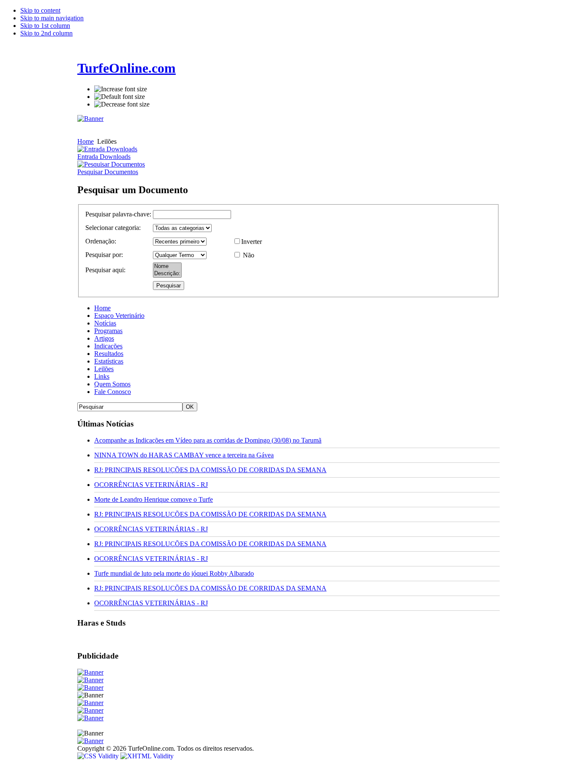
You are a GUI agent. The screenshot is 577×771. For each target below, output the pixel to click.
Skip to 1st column (45, 25)
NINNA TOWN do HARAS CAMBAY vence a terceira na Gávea (184, 455)
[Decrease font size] (122, 104)
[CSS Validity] (98, 756)
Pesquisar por (103, 254)
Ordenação (99, 241)
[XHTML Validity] (147, 756)
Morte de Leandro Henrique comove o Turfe (153, 499)
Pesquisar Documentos (107, 171)
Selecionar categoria (112, 227)
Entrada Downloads (104, 156)
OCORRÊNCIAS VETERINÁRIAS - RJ (151, 484)
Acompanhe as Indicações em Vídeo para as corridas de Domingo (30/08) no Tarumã (207, 440)
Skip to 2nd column (46, 33)
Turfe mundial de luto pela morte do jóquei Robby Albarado (174, 573)
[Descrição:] (167, 273)
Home (85, 141)
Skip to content (40, 10)
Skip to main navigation (52, 18)
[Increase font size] (120, 89)
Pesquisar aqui (104, 269)
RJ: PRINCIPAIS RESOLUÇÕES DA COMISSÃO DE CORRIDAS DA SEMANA (210, 469)
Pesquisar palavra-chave (117, 214)
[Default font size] (119, 97)
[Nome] (167, 266)
